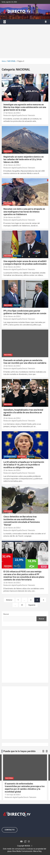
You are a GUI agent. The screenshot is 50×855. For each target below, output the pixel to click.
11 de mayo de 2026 (12, 795)
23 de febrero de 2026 (11, 366)
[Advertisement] (25, 41)
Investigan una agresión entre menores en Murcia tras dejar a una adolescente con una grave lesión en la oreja (24, 107)
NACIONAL (8, 99)
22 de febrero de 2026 (11, 418)
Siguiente (31, 605)
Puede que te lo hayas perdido (19, 751)
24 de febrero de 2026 (11, 165)
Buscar (6, 614)
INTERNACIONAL (10, 456)
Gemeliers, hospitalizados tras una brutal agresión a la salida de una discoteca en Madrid (23, 412)
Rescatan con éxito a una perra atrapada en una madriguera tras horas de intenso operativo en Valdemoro (24, 212)
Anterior (9, 600)
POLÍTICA (17, 256)
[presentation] (43, 751)
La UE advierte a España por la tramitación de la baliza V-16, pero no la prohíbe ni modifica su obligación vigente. (23, 465)
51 (22, 605)
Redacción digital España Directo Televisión (19, 115)
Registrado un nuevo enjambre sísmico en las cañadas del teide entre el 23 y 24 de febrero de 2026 (23, 159)
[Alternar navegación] (5, 21)
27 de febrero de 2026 (11, 113)
